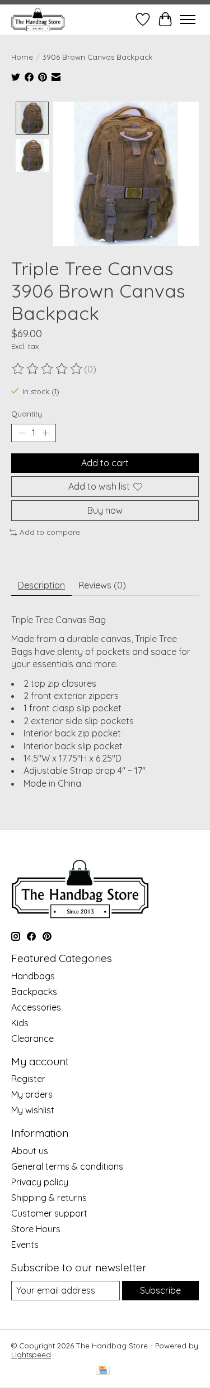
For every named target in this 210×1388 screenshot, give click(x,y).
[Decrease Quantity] (22, 432)
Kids (20, 1022)
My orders (32, 1094)
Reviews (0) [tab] (102, 585)
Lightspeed (31, 1354)
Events (25, 1244)
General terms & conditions (67, 1166)
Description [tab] (41, 585)
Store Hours (35, 1228)
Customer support (49, 1213)
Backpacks (34, 991)
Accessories (36, 1007)
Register (28, 1078)
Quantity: (27, 413)
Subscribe (160, 1290)
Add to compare (50, 532)
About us (29, 1150)
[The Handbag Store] (37, 19)
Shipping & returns (49, 1197)
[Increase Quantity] (45, 432)
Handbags (33, 976)
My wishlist (32, 1110)
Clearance (32, 1038)
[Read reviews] (47, 369)
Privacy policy (39, 1182)
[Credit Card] (103, 1371)
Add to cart (105, 462)
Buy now (105, 510)
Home (22, 56)
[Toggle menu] (187, 19)
